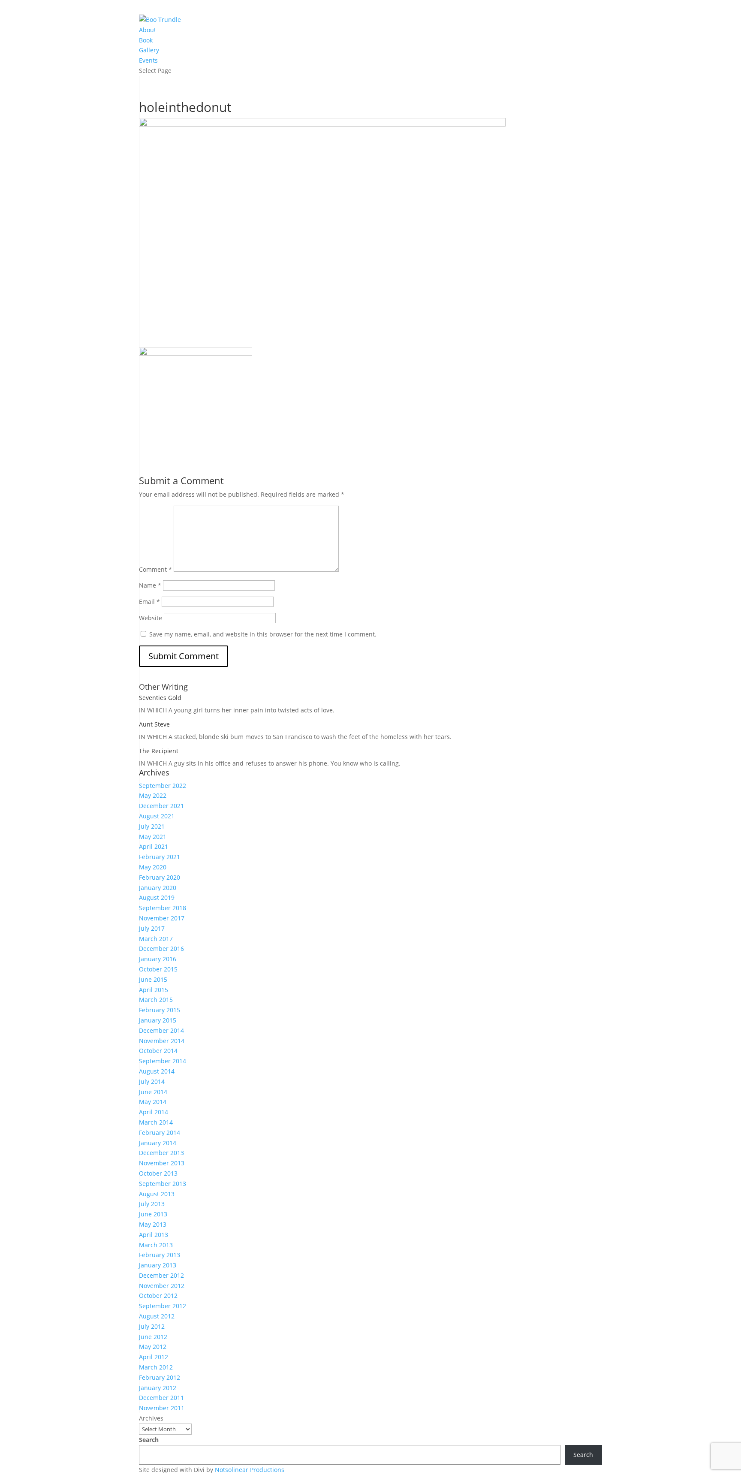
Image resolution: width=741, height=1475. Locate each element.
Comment (155, 569)
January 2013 (157, 1265)
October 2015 (158, 969)
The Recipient (158, 751)
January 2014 (157, 1143)
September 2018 (162, 908)
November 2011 (161, 1408)
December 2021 (161, 806)
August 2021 (157, 816)
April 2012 (153, 1357)
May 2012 (152, 1346)
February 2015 (159, 1010)
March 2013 (156, 1245)
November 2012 (161, 1286)
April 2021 (153, 846)
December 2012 (161, 1275)
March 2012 (156, 1367)
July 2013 (152, 1204)
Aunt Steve (154, 724)
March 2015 (156, 999)
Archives (151, 1418)
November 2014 (161, 1041)
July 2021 (152, 826)
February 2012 (159, 1377)
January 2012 (157, 1388)
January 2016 (157, 959)
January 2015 (157, 1020)
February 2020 (159, 877)
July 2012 (152, 1326)
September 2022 (162, 785)
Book (146, 40)
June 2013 (153, 1214)
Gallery (149, 50)
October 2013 (158, 1173)
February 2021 (159, 857)
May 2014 (152, 1102)
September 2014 (162, 1061)
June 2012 (153, 1337)
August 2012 (157, 1316)
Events (148, 60)
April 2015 (153, 990)
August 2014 (157, 1071)
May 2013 (152, 1224)
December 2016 (161, 948)
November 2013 (161, 1163)
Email (149, 601)
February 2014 (159, 1132)
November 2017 (161, 918)
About (147, 30)
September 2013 (162, 1183)
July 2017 (152, 928)
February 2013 (159, 1255)
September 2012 (162, 1306)
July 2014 (152, 1081)
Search (149, 1440)
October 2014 (158, 1051)
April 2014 (153, 1112)
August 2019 (157, 897)
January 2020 (157, 888)
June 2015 (153, 979)
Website (150, 618)
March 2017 (156, 939)
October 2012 (158, 1295)
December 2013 (161, 1153)
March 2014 (156, 1122)
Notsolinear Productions (249, 1470)
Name (150, 585)
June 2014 (153, 1092)
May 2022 (152, 795)
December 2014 (161, 1030)
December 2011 (161, 1398)
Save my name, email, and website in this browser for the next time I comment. (263, 634)
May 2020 (152, 867)
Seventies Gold (160, 698)
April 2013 (153, 1235)
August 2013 (157, 1194)
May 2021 (152, 837)
